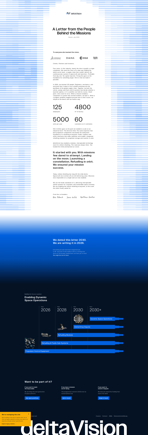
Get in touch (67, 398)
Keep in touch (103, 398)
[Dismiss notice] (29, 414)
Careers (98, 416)
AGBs (110, 416)
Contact (104, 416)
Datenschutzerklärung (120, 416)
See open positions (32, 398)
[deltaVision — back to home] (74, 13)
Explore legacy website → (9, 423)
